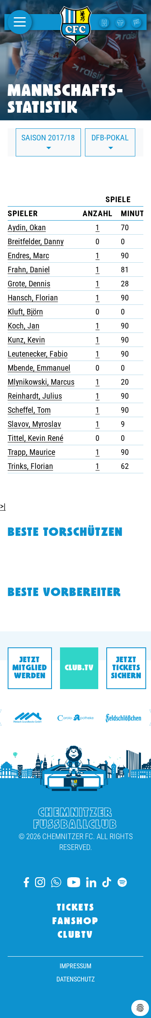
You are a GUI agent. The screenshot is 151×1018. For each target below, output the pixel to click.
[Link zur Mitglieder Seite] (137, 22)
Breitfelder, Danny (36, 241)
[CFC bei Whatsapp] (56, 882)
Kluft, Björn (25, 311)
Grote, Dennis (29, 283)
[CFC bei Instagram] (40, 882)
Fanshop (75, 922)
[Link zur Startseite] (76, 41)
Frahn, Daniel (29, 269)
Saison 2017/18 (48, 137)
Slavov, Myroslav (34, 424)
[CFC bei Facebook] (26, 882)
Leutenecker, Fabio (38, 354)
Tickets (76, 908)
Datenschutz (75, 979)
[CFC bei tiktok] (106, 882)
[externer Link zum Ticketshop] (105, 22)
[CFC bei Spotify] (122, 882)
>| (3, 506)
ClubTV (75, 935)
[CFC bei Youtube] (73, 882)
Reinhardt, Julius (35, 396)
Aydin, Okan (27, 227)
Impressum (75, 966)
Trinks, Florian (30, 466)
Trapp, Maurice (31, 452)
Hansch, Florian (33, 297)
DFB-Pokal (110, 137)
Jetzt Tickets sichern (126, 668)
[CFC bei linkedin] (91, 882)
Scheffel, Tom (29, 410)
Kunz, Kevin (26, 340)
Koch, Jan (23, 326)
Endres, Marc (28, 255)
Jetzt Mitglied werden (29, 668)
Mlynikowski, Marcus (41, 382)
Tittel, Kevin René (35, 438)
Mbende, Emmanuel (39, 368)
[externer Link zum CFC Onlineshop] (121, 22)
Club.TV (79, 668)
